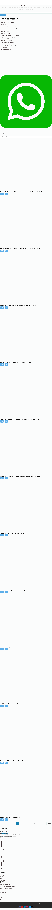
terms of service (44, 903)
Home (23, 5)
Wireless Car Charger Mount (7, 45)
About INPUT (3, 892)
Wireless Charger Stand (6, 31)
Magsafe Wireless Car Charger (8, 49)
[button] (1, 843)
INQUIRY (2, 193)
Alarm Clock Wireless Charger (8, 28)
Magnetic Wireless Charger (7, 37)
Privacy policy (35, 903)
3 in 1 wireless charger (6, 29)
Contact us (2, 880)
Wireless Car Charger (6, 40)
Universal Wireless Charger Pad (10, 35)
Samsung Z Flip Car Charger (9, 44)
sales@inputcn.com (8, 831)
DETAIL (6, 193)
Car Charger (4, 47)
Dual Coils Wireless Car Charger (8, 42)
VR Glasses (3, 24)
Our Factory (3, 894)
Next (49, 823)
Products (2, 875)
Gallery (1, 897)
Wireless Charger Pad (6, 33)
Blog (1, 878)
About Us (2, 876)
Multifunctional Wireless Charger (9, 26)
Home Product (4, 38)
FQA (1, 899)
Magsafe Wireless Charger (6, 888)
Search (1, 11)
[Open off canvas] (48, 2)
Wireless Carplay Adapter (7, 22)
